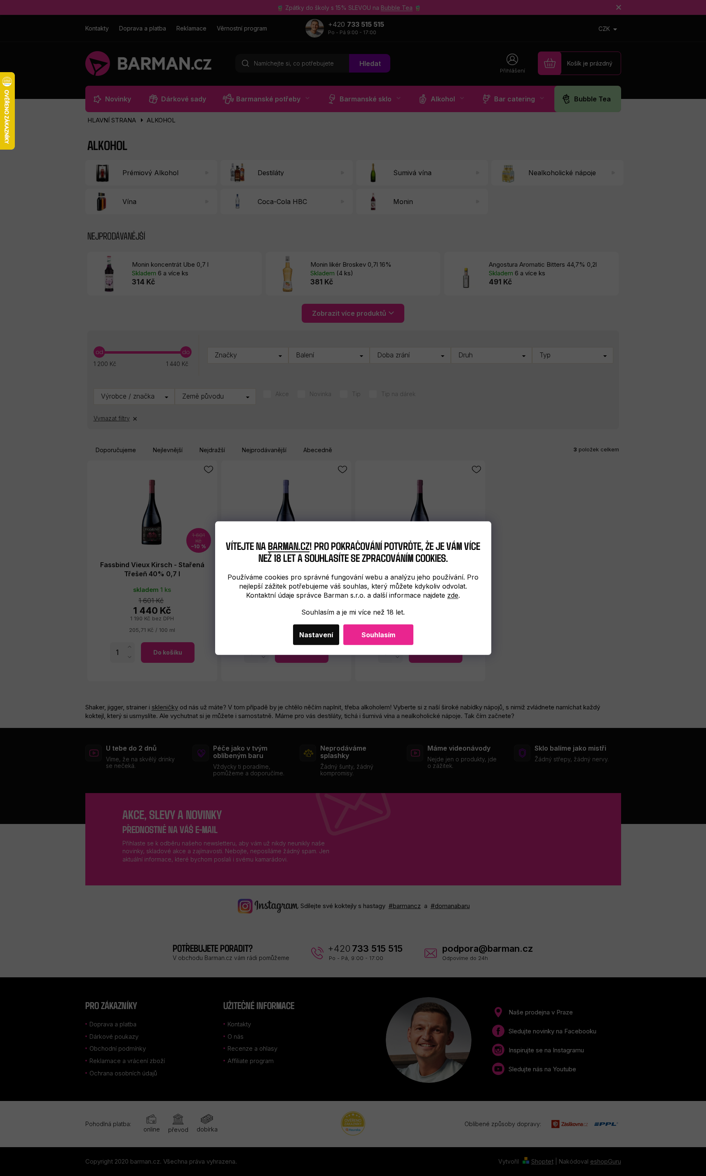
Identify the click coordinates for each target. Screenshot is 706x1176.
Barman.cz (289, 545)
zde (452, 595)
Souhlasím (378, 635)
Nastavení (316, 635)
